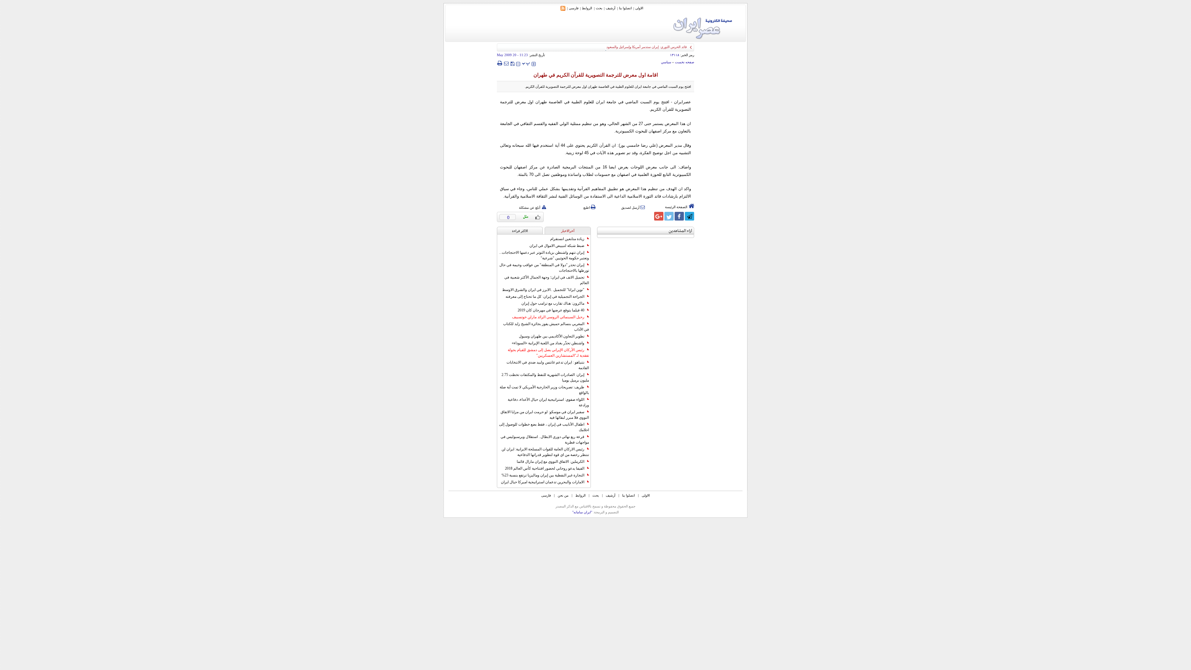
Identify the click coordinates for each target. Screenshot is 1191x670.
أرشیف (610, 8)
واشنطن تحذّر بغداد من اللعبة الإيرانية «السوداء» (548, 343)
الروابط (587, 8)
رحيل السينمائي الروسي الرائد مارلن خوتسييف (548, 317)
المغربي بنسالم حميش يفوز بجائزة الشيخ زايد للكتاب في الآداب (546, 327)
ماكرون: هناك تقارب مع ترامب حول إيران (552, 303)
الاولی (639, 8)
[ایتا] (648, 216)
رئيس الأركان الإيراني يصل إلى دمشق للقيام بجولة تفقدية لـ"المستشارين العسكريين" (548, 353)
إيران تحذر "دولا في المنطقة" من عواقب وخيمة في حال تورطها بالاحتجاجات (544, 268)
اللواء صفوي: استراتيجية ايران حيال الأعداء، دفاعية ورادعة (548, 402)
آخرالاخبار (567, 231)
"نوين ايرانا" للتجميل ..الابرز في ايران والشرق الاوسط (543, 290)
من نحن (563, 495)
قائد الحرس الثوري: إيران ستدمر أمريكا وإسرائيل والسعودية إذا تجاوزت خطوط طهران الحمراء (621, 47)
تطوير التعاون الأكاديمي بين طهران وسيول (551, 336)
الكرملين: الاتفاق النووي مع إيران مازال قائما (550, 461)
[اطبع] (499, 63)
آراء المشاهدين (680, 230)
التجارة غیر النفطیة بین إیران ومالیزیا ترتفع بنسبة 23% (543, 475)
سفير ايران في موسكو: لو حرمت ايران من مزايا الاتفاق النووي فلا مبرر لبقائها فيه (545, 415)
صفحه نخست (684, 62)
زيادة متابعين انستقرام (567, 239)
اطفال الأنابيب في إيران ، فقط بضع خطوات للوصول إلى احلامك (544, 427)
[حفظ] (512, 63)
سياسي (666, 62)
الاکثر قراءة (520, 231)
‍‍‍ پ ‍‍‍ (526, 63)
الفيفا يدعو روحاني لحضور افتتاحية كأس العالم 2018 (544, 468)
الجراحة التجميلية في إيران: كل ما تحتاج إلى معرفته (545, 296)
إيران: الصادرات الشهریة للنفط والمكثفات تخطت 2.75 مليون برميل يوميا (545, 377)
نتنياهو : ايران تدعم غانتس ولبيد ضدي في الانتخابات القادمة (547, 365)
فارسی (573, 8)
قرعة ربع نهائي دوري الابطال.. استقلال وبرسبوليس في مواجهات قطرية (545, 439)
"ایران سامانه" (582, 512)
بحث (599, 8)
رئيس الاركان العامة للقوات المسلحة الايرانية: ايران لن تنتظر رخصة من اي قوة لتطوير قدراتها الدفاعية (545, 452)
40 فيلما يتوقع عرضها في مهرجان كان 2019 (551, 310)
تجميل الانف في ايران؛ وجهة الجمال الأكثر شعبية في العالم (546, 280)
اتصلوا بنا (625, 8)
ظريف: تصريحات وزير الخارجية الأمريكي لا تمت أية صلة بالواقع (544, 390)
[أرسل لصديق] (506, 63)
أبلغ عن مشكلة (529, 207)
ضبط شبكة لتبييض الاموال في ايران (556, 245)
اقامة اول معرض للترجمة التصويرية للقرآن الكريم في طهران (595, 75)
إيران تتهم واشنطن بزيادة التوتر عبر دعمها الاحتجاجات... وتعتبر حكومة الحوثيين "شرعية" (544, 255)
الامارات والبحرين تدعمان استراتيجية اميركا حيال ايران (542, 482)
